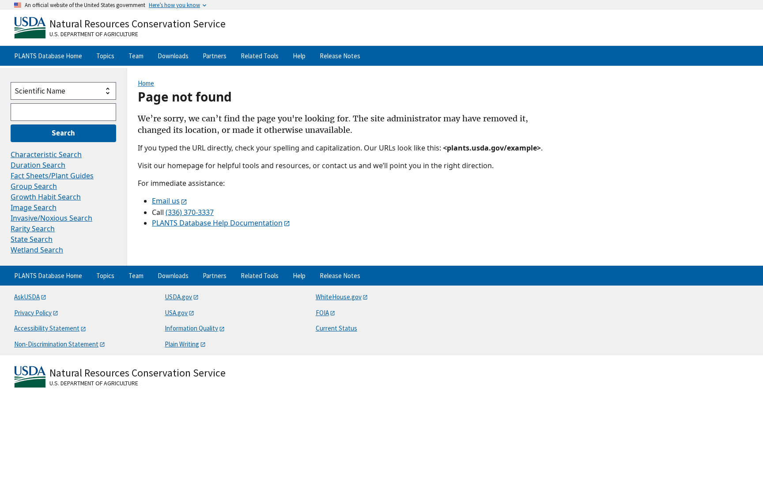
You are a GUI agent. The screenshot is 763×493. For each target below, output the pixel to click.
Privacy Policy (33, 313)
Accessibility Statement (46, 328)
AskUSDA (27, 297)
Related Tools (260, 56)
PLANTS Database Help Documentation (217, 223)
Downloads (173, 56)
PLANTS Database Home (48, 56)
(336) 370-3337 (190, 212)
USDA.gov (178, 297)
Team (136, 56)
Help (299, 56)
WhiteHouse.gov (339, 297)
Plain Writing (182, 344)
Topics (105, 56)
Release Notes (340, 56)
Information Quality (191, 328)
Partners (215, 56)
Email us (166, 201)
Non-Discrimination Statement (56, 344)
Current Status (336, 328)
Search (63, 133)
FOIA (322, 313)
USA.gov (176, 313)
